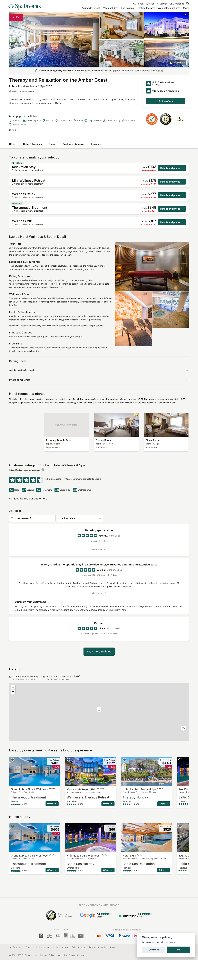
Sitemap (80, 955)
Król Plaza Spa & (83, 855)
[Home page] (25, 5)
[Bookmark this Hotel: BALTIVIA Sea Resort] (180, 826)
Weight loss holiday (169, 8)
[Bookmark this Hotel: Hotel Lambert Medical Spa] (124, 760)
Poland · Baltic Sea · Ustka (23, 91)
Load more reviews (99, 651)
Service (72, 955)
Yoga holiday (110, 8)
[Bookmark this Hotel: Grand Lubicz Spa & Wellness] (12, 760)
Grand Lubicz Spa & (29, 789)
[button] (183, 728)
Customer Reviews (73, 144)
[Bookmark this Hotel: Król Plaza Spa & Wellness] (180, 760)
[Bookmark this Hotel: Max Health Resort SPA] (68, 760)
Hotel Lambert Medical (139, 789)
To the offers (166, 101)
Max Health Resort (85, 789)
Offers (12, 144)
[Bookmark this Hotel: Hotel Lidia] (124, 826)
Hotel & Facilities (32, 144)
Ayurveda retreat (91, 8)
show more (14, 130)
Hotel (129, 855)
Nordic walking (23, 336)
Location (96, 144)
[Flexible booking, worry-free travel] (162, 70)
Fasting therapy (146, 8)
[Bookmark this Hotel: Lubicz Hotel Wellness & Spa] (185, 15)
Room (52, 144)
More (186, 8)
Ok (178, 950)
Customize (154, 950)
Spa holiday (127, 8)
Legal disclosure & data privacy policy (50, 955)
